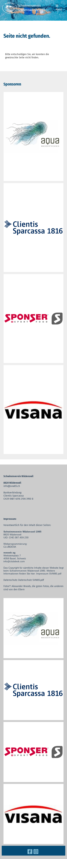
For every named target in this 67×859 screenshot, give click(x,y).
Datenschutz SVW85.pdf (31, 580)
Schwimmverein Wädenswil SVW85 (31, 8)
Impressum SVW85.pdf (48, 573)
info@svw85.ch (11, 486)
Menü (59, 9)
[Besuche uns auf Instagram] (36, 852)
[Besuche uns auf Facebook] (29, 852)
